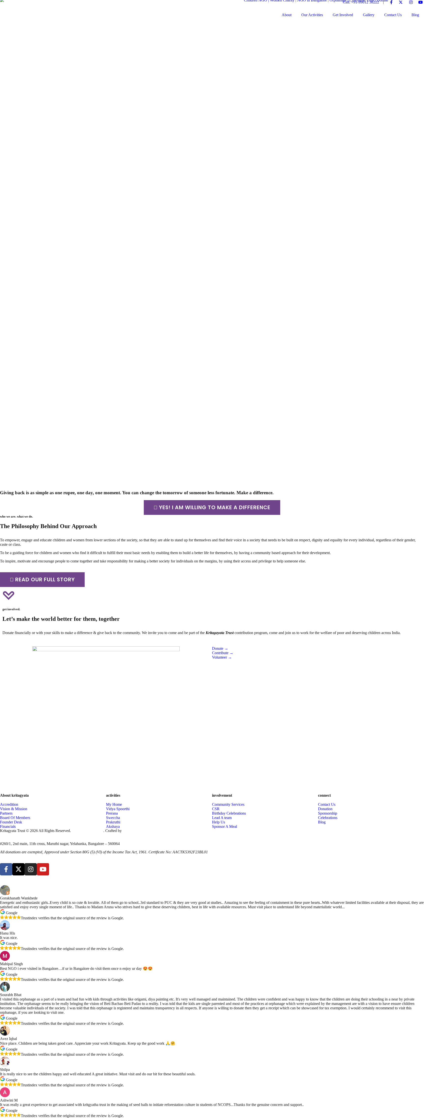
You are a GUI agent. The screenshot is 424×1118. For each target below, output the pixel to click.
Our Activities (312, 15)
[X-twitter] (18, 869)
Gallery (368, 15)
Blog (415, 15)
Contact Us (393, 15)
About (287, 15)
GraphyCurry (133, 831)
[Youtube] (43, 869)
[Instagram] (31, 869)
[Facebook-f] (6, 869)
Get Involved (343, 15)
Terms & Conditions (87, 831)
